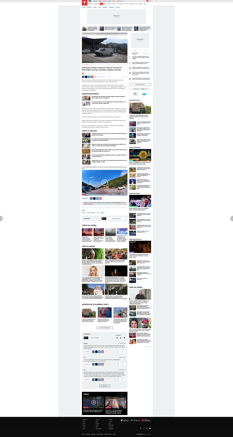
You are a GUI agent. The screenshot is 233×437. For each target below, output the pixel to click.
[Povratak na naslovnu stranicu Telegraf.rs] (84, 2)
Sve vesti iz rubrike (105, 327)
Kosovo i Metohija (91, 212)
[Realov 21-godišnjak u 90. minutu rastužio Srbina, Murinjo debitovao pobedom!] (132, 221)
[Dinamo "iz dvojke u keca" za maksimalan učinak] (132, 233)
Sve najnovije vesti (140, 84)
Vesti (83, 64)
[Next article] (231, 218)
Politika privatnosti (108, 434)
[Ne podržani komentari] (124, 338)
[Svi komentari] (117, 338)
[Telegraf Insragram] (147, 428)
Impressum (93, 434)
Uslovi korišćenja (122, 207)
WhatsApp (123, 202)
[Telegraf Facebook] (141, 428)
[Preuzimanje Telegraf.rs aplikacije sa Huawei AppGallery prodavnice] (146, 420)
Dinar (84, 212)
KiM (98, 212)
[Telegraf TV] (150, 428)
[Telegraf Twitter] (144, 428)
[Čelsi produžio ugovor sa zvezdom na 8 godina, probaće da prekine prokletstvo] (132, 215)
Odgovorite (87, 351)
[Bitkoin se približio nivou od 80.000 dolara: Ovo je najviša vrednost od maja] (140, 155)
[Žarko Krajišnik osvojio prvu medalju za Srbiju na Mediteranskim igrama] (140, 201)
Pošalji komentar (116, 218)
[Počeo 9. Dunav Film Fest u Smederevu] (132, 280)
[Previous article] (1, 218)
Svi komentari (105, 385)
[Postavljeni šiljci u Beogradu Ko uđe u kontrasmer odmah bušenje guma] (93, 402)
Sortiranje (118, 335)
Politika (86, 64)
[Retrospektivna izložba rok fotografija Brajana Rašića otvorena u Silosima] (132, 274)
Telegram (90, 204)
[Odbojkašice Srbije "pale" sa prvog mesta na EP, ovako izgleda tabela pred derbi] (132, 227)
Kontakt (114, 434)
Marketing (88, 434)
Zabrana (102, 212)
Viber (85, 204)
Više (145, 3)
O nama (83, 434)
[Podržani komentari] (121, 338)
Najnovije (134, 100)
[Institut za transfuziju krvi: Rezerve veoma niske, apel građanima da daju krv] (102, 29)
